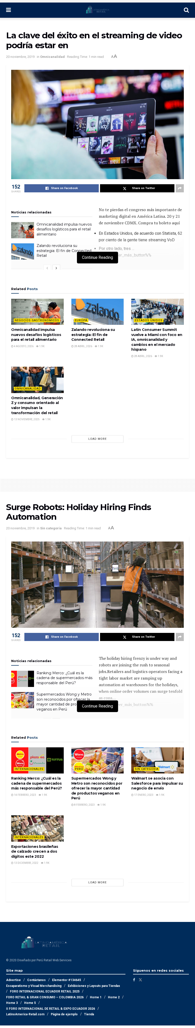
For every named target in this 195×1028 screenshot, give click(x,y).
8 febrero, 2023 (84, 804)
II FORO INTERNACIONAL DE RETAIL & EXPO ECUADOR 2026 (50, 1008)
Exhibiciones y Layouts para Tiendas (94, 986)
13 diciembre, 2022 (25, 863)
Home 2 (114, 997)
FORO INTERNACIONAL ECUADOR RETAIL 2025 (44, 991)
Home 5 (30, 1003)
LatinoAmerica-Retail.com (25, 1014)
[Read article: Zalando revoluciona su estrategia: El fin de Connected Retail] (22, 251)
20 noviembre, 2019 (20, 57)
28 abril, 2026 (83, 346)
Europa (81, 320)
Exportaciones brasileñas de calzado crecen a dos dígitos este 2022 (34, 851)
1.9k (41, 346)
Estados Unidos (148, 320)
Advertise (13, 980)
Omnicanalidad (52, 57)
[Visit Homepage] (97, 10)
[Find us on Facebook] (134, 980)
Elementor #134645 (66, 980)
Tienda (89, 1014)
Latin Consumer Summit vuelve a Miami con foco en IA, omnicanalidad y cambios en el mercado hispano (156, 339)
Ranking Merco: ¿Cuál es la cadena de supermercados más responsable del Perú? (64, 678)
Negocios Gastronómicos (37, 320)
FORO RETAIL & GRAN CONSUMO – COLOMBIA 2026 (45, 997)
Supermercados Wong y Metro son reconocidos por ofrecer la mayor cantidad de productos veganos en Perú (64, 702)
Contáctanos (36, 980)
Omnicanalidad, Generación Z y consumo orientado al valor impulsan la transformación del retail (37, 405)
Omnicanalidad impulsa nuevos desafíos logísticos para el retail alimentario (64, 229)
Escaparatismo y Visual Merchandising (33, 986)
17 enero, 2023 (143, 795)
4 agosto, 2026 (23, 346)
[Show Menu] (8, 10)
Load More (97, 439)
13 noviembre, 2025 (26, 419)
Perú (79, 769)
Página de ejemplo (64, 1014)
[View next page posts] (56, 268)
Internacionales (29, 769)
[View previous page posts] (47, 268)
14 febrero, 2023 (24, 795)
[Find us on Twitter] (140, 980)
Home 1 (96, 997)
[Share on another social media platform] (180, 188)
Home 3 (12, 1003)
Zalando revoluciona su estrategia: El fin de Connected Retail (64, 250)
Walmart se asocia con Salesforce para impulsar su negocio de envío (157, 783)
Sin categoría (51, 528)
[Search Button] (186, 10)
